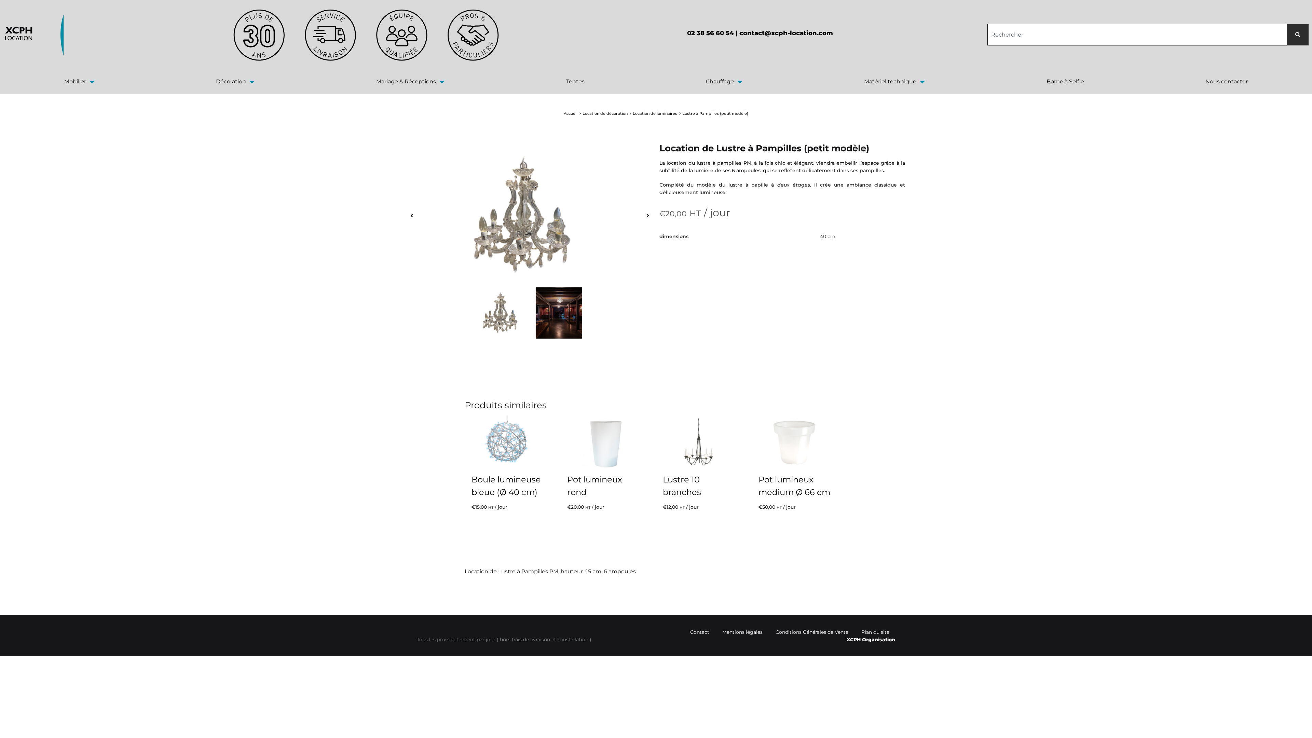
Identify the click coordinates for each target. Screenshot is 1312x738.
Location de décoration (605, 113)
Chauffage (720, 81)
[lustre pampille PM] (523, 215)
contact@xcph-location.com (786, 33)
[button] (411, 215)
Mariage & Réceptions (406, 81)
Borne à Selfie (1065, 81)
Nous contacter (1226, 81)
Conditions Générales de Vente (812, 632)
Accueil (570, 113)
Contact (699, 632)
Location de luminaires (655, 113)
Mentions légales (742, 632)
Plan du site (875, 632)
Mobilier (75, 81)
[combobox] (1137, 34)
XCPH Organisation (871, 640)
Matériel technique (890, 81)
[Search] (1298, 34)
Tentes (575, 81)
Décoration (231, 81)
